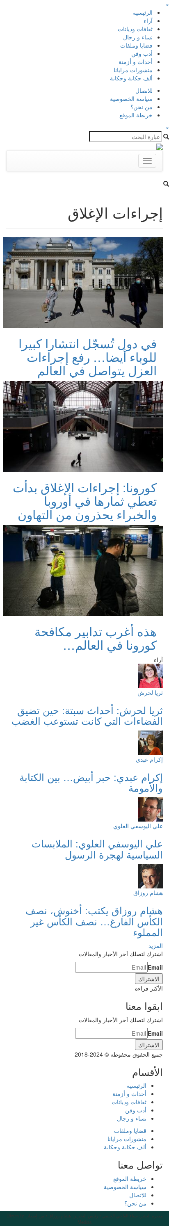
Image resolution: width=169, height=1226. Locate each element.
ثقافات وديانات (135, 29)
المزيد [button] (155, 945)
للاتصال (144, 90)
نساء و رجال (138, 37)
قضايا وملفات (136, 45)
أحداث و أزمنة (136, 61)
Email (155, 967)
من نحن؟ (141, 107)
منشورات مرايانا (133, 70)
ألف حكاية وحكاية (131, 78)
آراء (148, 20)
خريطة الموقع (136, 115)
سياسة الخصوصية (131, 98)
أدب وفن (142, 53)
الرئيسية (143, 12)
